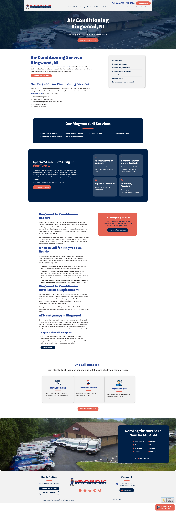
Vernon (137, 451)
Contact (147, 7)
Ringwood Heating (122, 134)
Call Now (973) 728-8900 (123, 3)
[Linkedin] (95, 490)
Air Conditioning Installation (121, 68)
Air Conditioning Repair (119, 64)
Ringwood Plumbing (49, 134)
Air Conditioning (73, 7)
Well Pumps (97, 7)
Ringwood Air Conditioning (52, 136)
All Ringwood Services (74, 136)
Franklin (153, 442)
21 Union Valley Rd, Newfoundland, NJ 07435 (127, 484)
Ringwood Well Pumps (74, 134)
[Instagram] (85, 490)
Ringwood (138, 448)
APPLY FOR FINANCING (42, 187)
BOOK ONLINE (143, 3)
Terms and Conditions (114, 499)
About (64, 7)
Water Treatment (120, 7)
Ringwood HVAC (37, 93)
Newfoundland (155, 445)
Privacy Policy (122, 499)
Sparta (152, 448)
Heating (82, 7)
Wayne (152, 451)
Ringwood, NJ (65, 67)
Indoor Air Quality (117, 78)
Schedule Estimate (49, 493)
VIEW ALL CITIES (144, 458)
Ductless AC (115, 75)
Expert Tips (139, 7)
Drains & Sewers (108, 7)
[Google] (100, 490)
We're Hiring (128, 490)
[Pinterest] (90, 490)
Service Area (130, 7)
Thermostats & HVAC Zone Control (123, 82)
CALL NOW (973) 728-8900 (88, 40)
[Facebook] (80, 490)
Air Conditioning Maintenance (121, 71)
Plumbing (89, 7)
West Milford (139, 442)
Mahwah (138, 445)
